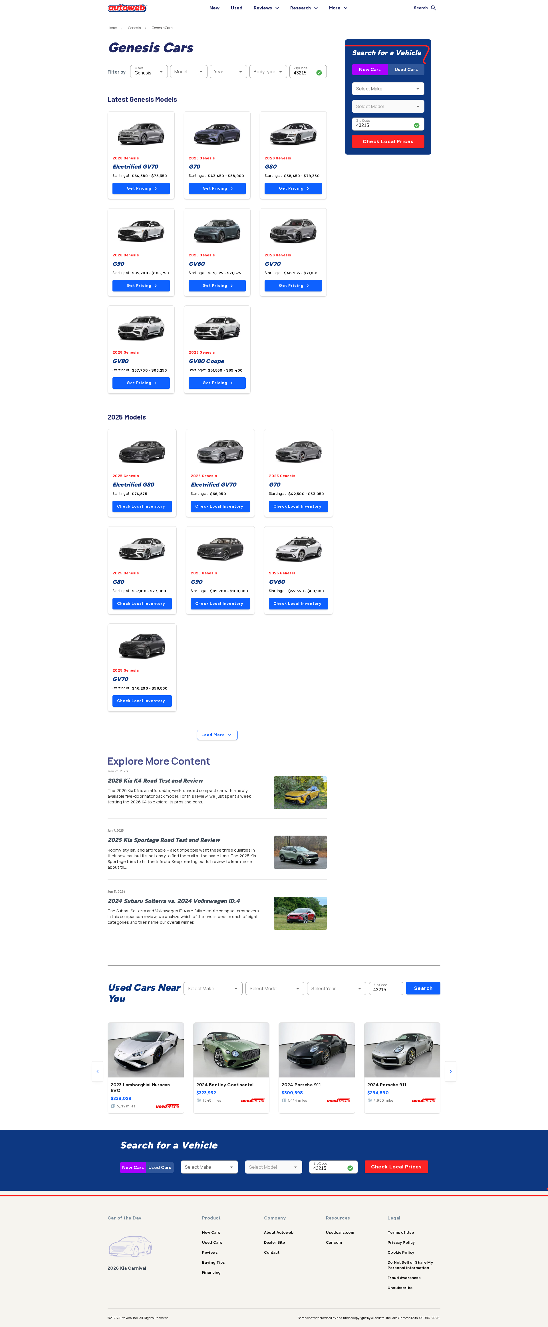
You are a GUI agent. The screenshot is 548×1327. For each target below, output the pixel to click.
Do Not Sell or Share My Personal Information (410, 1265)
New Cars (370, 69)
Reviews (210, 1252)
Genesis (134, 28)
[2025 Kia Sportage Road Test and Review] (300, 852)
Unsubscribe (400, 1287)
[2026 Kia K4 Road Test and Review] (300, 792)
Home (112, 28)
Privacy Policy (401, 1242)
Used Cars (406, 69)
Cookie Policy (401, 1252)
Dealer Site (274, 1242)
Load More (213, 734)
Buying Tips (213, 1262)
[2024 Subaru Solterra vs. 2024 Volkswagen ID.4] (300, 913)
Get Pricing (139, 188)
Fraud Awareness (404, 1277)
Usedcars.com (340, 1232)
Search (423, 988)
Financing (211, 1272)
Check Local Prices (388, 141)
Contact (271, 1252)
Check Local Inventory (141, 506)
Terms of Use (401, 1232)
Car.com (334, 1242)
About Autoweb (278, 1232)
